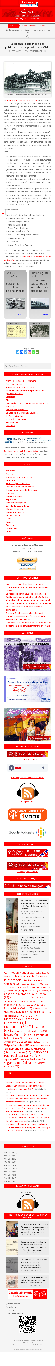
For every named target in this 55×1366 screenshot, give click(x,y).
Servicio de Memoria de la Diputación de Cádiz (21, 451)
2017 (10, 1181)
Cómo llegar (11, 1307)
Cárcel (21, 1001)
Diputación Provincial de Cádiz (25, 1006)
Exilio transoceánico (15, 496)
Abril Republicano (18, 972)
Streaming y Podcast (27, 759)
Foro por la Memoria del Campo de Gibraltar (21, 1019)
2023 (10, 1162)
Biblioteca (10, 396)
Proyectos (11, 525)
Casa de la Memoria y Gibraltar (20, 486)
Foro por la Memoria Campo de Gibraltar (29, 1074)
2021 (10, 1168)
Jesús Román (38, 1031)
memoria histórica (22, 1048)
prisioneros (20, 1052)
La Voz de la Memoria (16, 419)
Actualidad (10, 470)
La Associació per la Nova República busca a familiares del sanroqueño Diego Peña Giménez (33, 941)
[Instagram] (29, 352)
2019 (10, 1174)
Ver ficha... (21, 314)
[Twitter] (25, 352)
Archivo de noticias (14, 384)
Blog (8, 400)
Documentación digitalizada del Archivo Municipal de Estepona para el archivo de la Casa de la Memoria (33, 1246)
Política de (37, 1349)
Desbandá (28, 1005)
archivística (36, 980)
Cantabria (46, 991)
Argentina (12, 983)
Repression (24, 1059)
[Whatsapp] (33, 352)
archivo (9, 976)
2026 (10, 1152)
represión (11, 1059)
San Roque (38, 1059)
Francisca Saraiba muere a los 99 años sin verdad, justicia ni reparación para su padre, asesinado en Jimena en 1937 (26, 616)
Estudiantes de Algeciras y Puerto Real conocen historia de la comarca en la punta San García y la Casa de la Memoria (28, 1127)
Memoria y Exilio (13, 515)
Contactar (10, 425)
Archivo (9, 474)
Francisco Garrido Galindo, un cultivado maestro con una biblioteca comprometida (34, 1280)
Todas (9, 531)
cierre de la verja (17, 998)
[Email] (37, 352)
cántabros (10, 1001)
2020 (10, 1171)
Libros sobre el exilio (15, 512)
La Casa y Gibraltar (14, 416)
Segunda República (20, 1063)
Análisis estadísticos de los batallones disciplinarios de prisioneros (15, 281)
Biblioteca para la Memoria (18, 483)
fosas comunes (19, 1024)
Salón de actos (12, 528)
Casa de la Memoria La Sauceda (25, 995)
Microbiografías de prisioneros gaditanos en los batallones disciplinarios (39, 281)
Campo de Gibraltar (29, 990)
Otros (8, 518)
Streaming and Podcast (27, 871)
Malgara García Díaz (16, 1045)
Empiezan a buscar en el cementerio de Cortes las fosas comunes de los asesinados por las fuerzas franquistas (27, 1098)
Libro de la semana (14, 509)
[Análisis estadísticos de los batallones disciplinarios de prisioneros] (15, 303)
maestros (42, 1042)
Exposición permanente (17, 409)
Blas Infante (13, 991)
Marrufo (34, 1045)
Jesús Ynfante (19, 1034)
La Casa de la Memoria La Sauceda (22, 412)
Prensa (9, 521)
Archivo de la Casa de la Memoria (21, 380)
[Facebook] (21, 352)
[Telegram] (17, 352)
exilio (39, 1012)
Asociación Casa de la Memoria (22, 100)
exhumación (23, 1011)
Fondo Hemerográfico (16, 502)
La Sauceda (29, 1041)
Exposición (11, 499)
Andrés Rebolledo (40, 973)
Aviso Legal (16, 1349)
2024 (10, 1158)
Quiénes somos (13, 1303)
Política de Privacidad (26, 1349)
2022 (10, 1165)
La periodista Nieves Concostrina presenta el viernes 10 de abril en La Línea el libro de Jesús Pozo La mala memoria (27, 1117)
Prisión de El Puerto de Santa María (27, 1054)
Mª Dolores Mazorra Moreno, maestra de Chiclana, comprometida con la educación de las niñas (34, 1263)
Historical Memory (20, 1031)
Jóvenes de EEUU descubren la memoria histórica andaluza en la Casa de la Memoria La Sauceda (27, 587)
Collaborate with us (14, 1313)
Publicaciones (12, 422)
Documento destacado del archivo (21, 490)
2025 (10, 1155)
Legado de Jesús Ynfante (17, 505)
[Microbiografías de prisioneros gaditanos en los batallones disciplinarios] (40, 303)
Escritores (10, 493)
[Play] (11, 768)
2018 (10, 1178)
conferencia (36, 997)
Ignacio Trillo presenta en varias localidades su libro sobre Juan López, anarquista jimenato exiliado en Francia (27, 1108)
